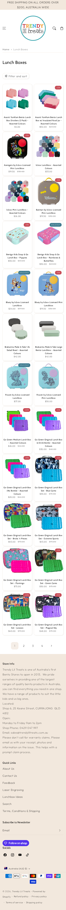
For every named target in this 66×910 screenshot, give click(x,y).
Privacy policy (39, 896)
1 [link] (14, 645)
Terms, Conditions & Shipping (21, 811)
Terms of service (14, 902)
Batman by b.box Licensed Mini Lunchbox (48, 211)
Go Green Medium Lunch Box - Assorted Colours (17, 441)
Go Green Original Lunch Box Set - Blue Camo (48, 489)
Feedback (9, 782)
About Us (8, 768)
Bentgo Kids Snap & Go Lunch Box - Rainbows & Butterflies (48, 257)
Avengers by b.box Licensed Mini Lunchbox (17, 167)
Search (7, 804)
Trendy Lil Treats (21, 891)
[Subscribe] (59, 830)
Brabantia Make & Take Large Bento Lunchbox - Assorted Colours (48, 350)
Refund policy (21, 896)
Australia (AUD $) (18, 868)
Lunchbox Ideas (13, 796)
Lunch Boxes (20, 49)
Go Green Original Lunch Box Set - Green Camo (48, 581)
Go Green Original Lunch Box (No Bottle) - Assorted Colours (17, 490)
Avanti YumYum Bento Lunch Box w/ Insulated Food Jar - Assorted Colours (48, 120)
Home (6, 49)
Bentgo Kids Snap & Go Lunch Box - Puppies (17, 256)
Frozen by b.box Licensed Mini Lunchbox (49, 396)
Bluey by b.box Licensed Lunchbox (17, 304)
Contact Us (10, 775)
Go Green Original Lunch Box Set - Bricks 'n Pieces (17, 537)
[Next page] (51, 645)
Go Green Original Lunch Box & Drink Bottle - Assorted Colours (48, 442)
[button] (4, 28)
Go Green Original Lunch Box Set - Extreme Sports (48, 537)
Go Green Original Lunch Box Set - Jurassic (17, 626)
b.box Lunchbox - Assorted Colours (48, 167)
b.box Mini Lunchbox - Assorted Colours (17, 211)
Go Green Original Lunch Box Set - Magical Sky (48, 626)
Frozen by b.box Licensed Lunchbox (17, 396)
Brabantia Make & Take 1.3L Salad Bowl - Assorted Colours (17, 350)
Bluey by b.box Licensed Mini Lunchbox (48, 304)
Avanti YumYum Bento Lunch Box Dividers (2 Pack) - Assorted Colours (17, 120)
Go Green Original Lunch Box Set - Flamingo (17, 581)
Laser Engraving (13, 790)
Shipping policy (34, 902)
